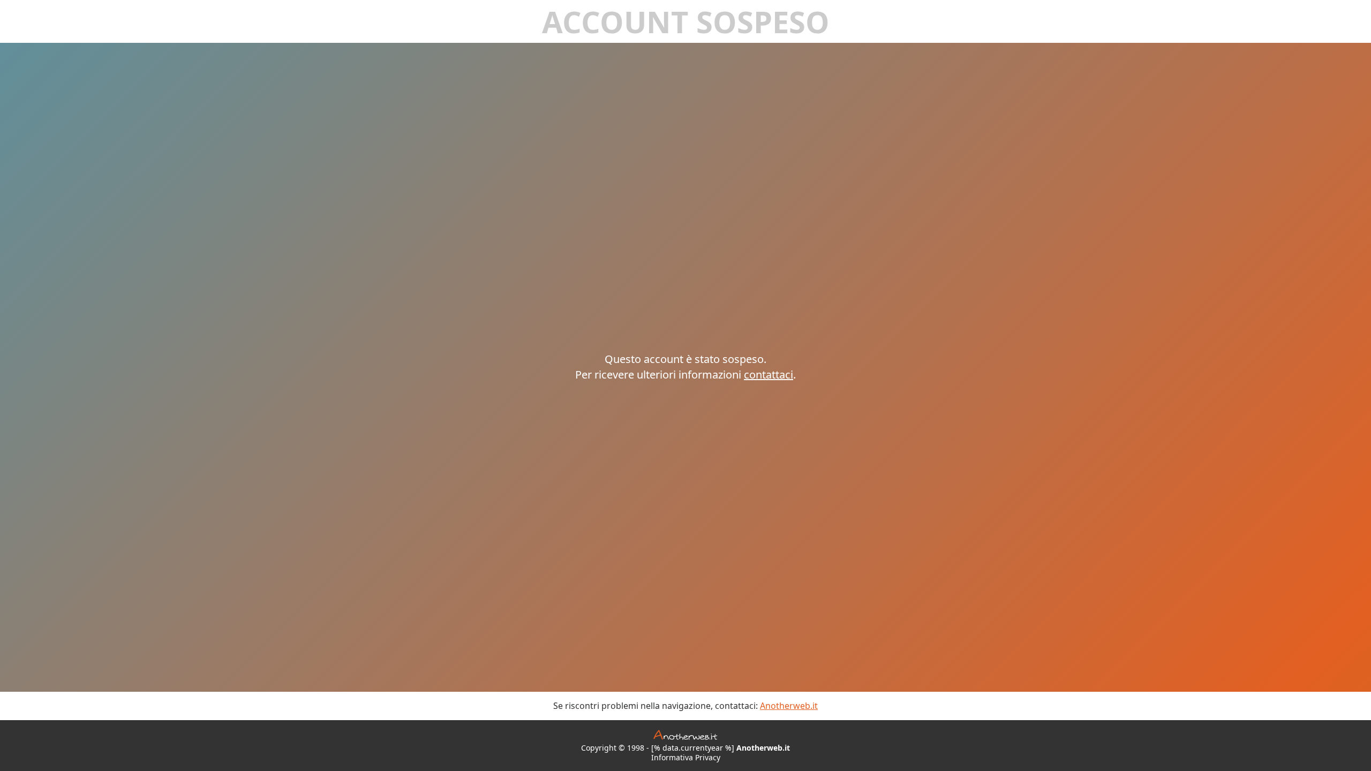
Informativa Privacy (685, 757)
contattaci (768, 374)
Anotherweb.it (789, 706)
